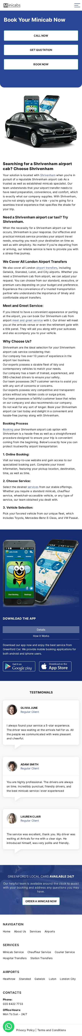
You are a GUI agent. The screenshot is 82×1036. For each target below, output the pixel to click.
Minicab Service (13, 952)
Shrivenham (48, 175)
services (33, 486)
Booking (8, 429)
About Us (20, 931)
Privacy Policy (25, 1030)
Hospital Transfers (15, 958)
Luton (52, 978)
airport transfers (46, 267)
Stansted (25, 978)
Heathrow (9, 978)
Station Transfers (41, 958)
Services (35, 931)
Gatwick (40, 978)
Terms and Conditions (51, 1030)
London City (68, 978)
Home (6, 931)
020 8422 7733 (13, 1003)
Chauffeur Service (39, 952)
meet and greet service (27, 320)
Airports (50, 931)
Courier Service (65, 952)
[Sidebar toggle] (77, 5)
